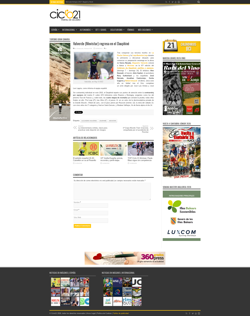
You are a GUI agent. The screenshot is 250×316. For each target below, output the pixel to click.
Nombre (77, 202)
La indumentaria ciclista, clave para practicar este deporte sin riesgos (92, 128)
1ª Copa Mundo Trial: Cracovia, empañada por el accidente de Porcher (136, 129)
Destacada (80, 48)
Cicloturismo (116, 29)
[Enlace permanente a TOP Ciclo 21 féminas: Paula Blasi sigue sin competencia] (141, 155)
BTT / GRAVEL (101, 29)
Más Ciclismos (144, 29)
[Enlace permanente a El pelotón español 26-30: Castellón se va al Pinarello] (86, 155)
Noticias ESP (88, 48)
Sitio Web (77, 217)
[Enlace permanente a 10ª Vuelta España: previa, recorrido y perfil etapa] (113, 155)
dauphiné (103, 120)
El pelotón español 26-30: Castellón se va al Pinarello (84, 159)
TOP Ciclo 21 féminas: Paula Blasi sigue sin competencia (140, 159)
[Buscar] (199, 2)
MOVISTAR (112, 120)
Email (76, 210)
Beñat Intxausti (131, 81)
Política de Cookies (104, 313)
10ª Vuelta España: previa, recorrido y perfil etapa (111, 159)
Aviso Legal (91, 313)
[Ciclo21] (65, 20)
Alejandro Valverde (140, 63)
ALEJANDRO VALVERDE (89, 120)
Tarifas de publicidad (121, 313)
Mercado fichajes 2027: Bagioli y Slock (79, 2)
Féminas (130, 29)
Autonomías (85, 29)
